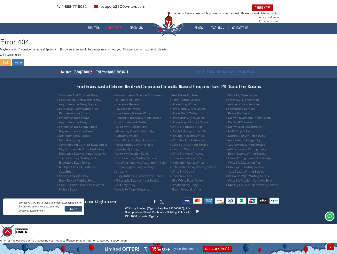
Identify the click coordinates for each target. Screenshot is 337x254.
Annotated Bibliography (243, 140)
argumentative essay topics (77, 104)
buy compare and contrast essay (81, 149)
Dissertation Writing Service (246, 136)
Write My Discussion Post (244, 162)
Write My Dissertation (242, 95)
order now (114, 28)
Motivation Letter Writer (187, 162)
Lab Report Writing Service (245, 167)
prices (198, 28)
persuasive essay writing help (78, 109)
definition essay (69, 140)
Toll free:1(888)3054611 (112, 72)
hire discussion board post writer (81, 185)
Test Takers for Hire (184, 95)
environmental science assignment (139, 95)
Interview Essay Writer (186, 158)
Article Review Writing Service (247, 149)
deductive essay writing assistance (82, 153)
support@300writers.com (122, 6)
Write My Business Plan (243, 100)
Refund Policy (245, 71)
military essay (67, 189)
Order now (117, 86)
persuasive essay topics (74, 113)
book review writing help (76, 180)
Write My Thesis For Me (186, 127)
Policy (210, 71)
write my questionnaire (131, 127)
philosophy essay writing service (137, 180)
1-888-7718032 (74, 6)
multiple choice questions (76, 167)
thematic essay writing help (78, 158)
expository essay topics (74, 162)
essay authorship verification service (139, 176)
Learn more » (37, 210)
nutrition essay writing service (136, 158)
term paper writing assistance (135, 140)
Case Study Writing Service (189, 144)
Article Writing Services (243, 104)
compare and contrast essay (78, 95)
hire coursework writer (131, 122)
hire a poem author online (189, 122)
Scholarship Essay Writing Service (193, 167)
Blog (243, 86)
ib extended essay (127, 100)
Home (18, 62)
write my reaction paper (132, 153)
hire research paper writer (133, 113)
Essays (215, 86)
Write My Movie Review (187, 153)
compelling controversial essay (79, 100)
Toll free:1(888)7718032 (76, 72)
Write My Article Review (187, 140)
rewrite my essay (126, 149)
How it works (132, 86)
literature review (127, 104)
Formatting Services (241, 109)
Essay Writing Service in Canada (249, 158)
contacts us (240, 28)
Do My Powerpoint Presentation (249, 118)
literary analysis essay (73, 176)
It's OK (73, 209)
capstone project (126, 136)
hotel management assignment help (140, 162)
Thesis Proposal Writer (186, 189)
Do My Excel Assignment (244, 127)
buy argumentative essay (75, 131)
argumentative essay (72, 122)
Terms (201, 71)
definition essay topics (74, 136)
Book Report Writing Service (246, 153)
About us (94, 28)
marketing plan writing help (134, 131)
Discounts (136, 28)
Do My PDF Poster (239, 122)
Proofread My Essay (184, 185)
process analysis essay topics (77, 127)
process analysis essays (73, 118)
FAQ (223, 86)
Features (217, 28)
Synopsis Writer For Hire (187, 149)
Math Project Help (239, 131)
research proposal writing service (138, 118)
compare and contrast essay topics (82, 144)
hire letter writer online (188, 118)
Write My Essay (125, 185)
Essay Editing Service (185, 100)
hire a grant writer (184, 113)
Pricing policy (201, 86)
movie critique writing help (134, 144)
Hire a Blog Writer (183, 104)
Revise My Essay (238, 113)
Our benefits (170, 86)
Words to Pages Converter (132, 189)
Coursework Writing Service (246, 144)
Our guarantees (151, 86)
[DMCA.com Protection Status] (21, 231)
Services (91, 86)
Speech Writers (181, 176)
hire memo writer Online (188, 109)
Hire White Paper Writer (187, 180)
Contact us (254, 86)
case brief (65, 171)
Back (6, 62)
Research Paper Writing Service (248, 176)
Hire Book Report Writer (187, 136)
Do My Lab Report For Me (188, 131)
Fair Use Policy (225, 71)
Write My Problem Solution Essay (249, 180)
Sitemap (233, 86)
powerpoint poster (127, 109)
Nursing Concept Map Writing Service (252, 185)
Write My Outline (183, 171)
